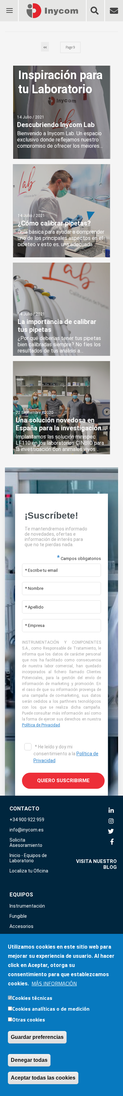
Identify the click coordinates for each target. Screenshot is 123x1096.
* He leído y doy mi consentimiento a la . (65, 753)
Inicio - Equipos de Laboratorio (28, 858)
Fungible (18, 916)
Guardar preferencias (37, 1037)
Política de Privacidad (41, 725)
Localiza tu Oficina (29, 870)
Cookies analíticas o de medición (51, 1009)
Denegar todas (29, 1060)
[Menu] (9, 6)
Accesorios (21, 926)
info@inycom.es (27, 829)
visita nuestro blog (96, 864)
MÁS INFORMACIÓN (54, 983)
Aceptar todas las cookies (43, 1078)
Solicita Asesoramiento (26, 842)
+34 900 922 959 (27, 819)
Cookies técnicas (32, 998)
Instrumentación (27, 906)
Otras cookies (28, 1019)
